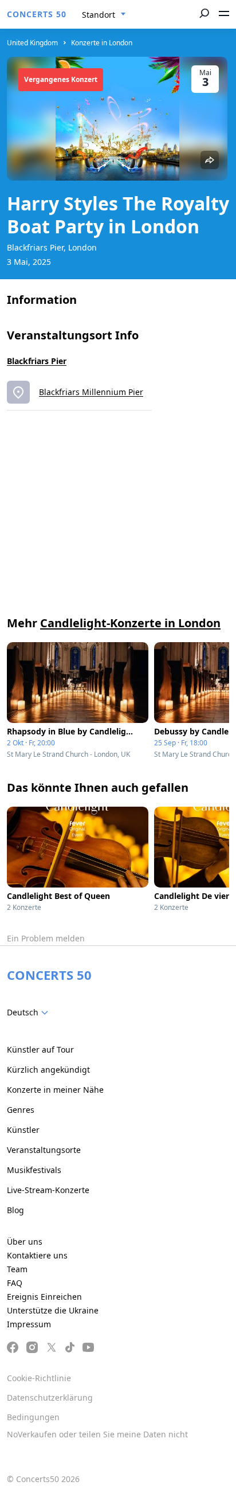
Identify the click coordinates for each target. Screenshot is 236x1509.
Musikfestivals (34, 1169)
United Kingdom (32, 43)
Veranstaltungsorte (44, 1149)
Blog (15, 1210)
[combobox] (104, 14)
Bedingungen (33, 1417)
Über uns (24, 1241)
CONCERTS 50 (36, 14)
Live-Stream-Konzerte (48, 1189)
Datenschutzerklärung (50, 1397)
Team (17, 1269)
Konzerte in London (101, 43)
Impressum (29, 1324)
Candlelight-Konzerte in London (130, 623)
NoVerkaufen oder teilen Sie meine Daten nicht (97, 1434)
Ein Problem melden (46, 938)
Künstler (23, 1129)
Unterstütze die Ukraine (53, 1310)
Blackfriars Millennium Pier (91, 391)
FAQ (14, 1282)
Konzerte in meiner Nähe (55, 1089)
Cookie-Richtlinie (39, 1378)
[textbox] (30, 1012)
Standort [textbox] (98, 14)
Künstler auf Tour (40, 1049)
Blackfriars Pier (36, 360)
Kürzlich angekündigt (48, 1069)
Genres (20, 1109)
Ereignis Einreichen (44, 1296)
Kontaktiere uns (37, 1255)
